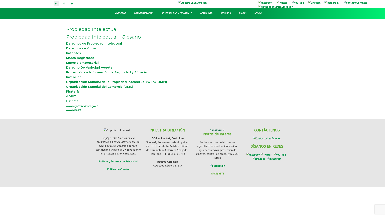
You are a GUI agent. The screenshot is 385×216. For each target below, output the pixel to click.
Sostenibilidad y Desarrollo (177, 13)
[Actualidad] (215, 13)
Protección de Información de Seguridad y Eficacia (106, 72)
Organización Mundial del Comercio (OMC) (99, 86)
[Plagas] (249, 13)
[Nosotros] (128, 13)
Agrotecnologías (143, 13)
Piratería (73, 91)
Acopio (258, 13)
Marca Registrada (80, 58)
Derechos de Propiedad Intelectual (94, 43)
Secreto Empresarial (82, 62)
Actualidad (206, 13)
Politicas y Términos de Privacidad (118, 161)
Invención (74, 77)
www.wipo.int (73, 110)
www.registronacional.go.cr (82, 106)
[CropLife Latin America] (192, 2)
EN (72, 3)
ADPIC (71, 96)
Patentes (73, 53)
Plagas (242, 13)
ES (56, 3)
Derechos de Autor (81, 48)
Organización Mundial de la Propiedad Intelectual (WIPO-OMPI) (116, 82)
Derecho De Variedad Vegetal (89, 67)
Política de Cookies (118, 169)
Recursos (226, 13)
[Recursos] (233, 13)
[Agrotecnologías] (156, 13)
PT (64, 3)
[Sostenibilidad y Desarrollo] (195, 13)
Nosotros (120, 13)
